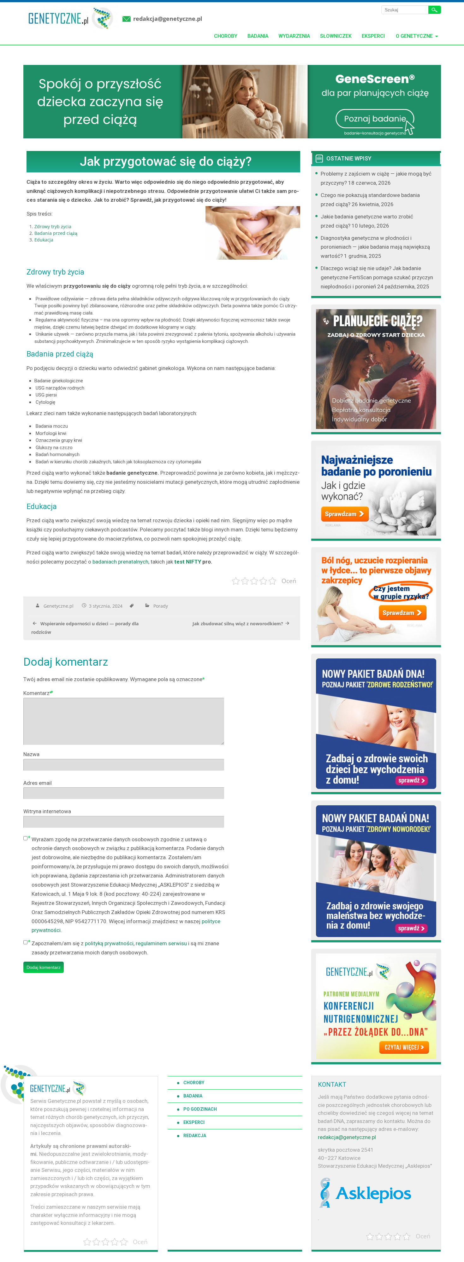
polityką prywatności (109, 943)
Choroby (225, 36)
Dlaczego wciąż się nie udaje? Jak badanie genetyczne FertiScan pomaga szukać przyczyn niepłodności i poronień (377, 277)
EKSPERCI (194, 1122)
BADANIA (192, 1095)
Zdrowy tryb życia (52, 226)
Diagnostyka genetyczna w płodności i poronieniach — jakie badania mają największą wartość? (375, 247)
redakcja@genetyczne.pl (167, 18)
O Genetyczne (414, 36)
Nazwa (31, 754)
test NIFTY (187, 562)
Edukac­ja (43, 240)
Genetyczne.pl (59, 606)
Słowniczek (336, 36)
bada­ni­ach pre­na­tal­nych (120, 562)
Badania (257, 36)
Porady (160, 606)
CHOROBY (193, 1082)
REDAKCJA (194, 1135)
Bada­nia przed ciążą (55, 233)
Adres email (37, 783)
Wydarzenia (294, 36)
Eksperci (373, 36)
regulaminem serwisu (161, 943)
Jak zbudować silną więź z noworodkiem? (238, 624)
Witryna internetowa (47, 811)
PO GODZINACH (200, 1109)
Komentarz (37, 693)
